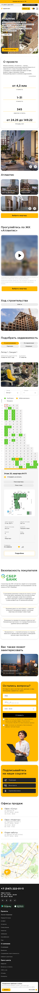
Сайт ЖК (7, 34)
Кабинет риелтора (6, 956)
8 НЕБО (3, 921)
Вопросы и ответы (6, 966)
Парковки (10, 346)
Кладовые (29, 346)
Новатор (3, 930)
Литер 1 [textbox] (8, 392)
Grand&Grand (5, 937)
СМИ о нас (4, 970)
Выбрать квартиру (10, 49)
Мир (2, 940)
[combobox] (19, 304)
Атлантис (4, 924)
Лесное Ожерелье (6, 914)
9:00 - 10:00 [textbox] (8, 708)
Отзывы (3, 973)
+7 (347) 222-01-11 (7, 4)
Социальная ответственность (10, 953)
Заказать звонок (30, 4)
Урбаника (4, 933)
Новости (3, 963)
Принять (6, 989)
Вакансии (4, 950)
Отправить (19, 715)
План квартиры (19, 481)
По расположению (10, 343)
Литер (8, 390)
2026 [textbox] (18, 304)
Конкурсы (4, 976)
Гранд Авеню (5, 927)
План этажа (18, 485)
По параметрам (29, 343)
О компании (4, 947)
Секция (26, 390)
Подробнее (19, 553)
